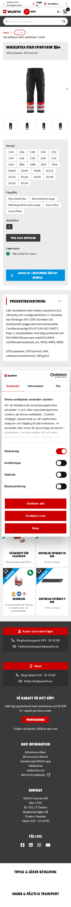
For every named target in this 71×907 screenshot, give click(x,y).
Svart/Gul (52, 204)
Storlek (10, 145)
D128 (49, 176)
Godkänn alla (35, 503)
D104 (24, 170)
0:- (62, 11)
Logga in (39, 4)
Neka (35, 528)
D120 (24, 176)
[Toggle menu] (66, 3)
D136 (24, 183)
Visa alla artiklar (23, 237)
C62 (54, 158)
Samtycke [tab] (12, 386)
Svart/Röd (15, 211)
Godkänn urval (35, 515)
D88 (33, 164)
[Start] (12, 12)
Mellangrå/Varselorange (24, 204)
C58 (32, 158)
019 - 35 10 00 (39, 821)
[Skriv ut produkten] (55, 47)
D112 (49, 170)
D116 (12, 176)
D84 (22, 164)
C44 (11, 152)
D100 (12, 170)
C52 (54, 152)
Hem (6, 32)
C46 (22, 152)
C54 (11, 158)
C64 (11, 164)
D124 (37, 176)
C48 (32, 152)
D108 (37, 170)
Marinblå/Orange (43, 198)
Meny (33, 11)
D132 (12, 183)
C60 (43, 158)
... (18, 32)
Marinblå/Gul (17, 198)
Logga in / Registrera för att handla (37, 275)
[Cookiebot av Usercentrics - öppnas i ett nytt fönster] (50, 375)
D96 (54, 164)
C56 (22, 158)
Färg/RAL (11, 192)
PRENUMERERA (35, 719)
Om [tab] (58, 386)
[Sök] (64, 21)
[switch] (61, 463)
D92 (44, 164)
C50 (43, 152)
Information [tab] (35, 386)
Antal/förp (12, 220)
